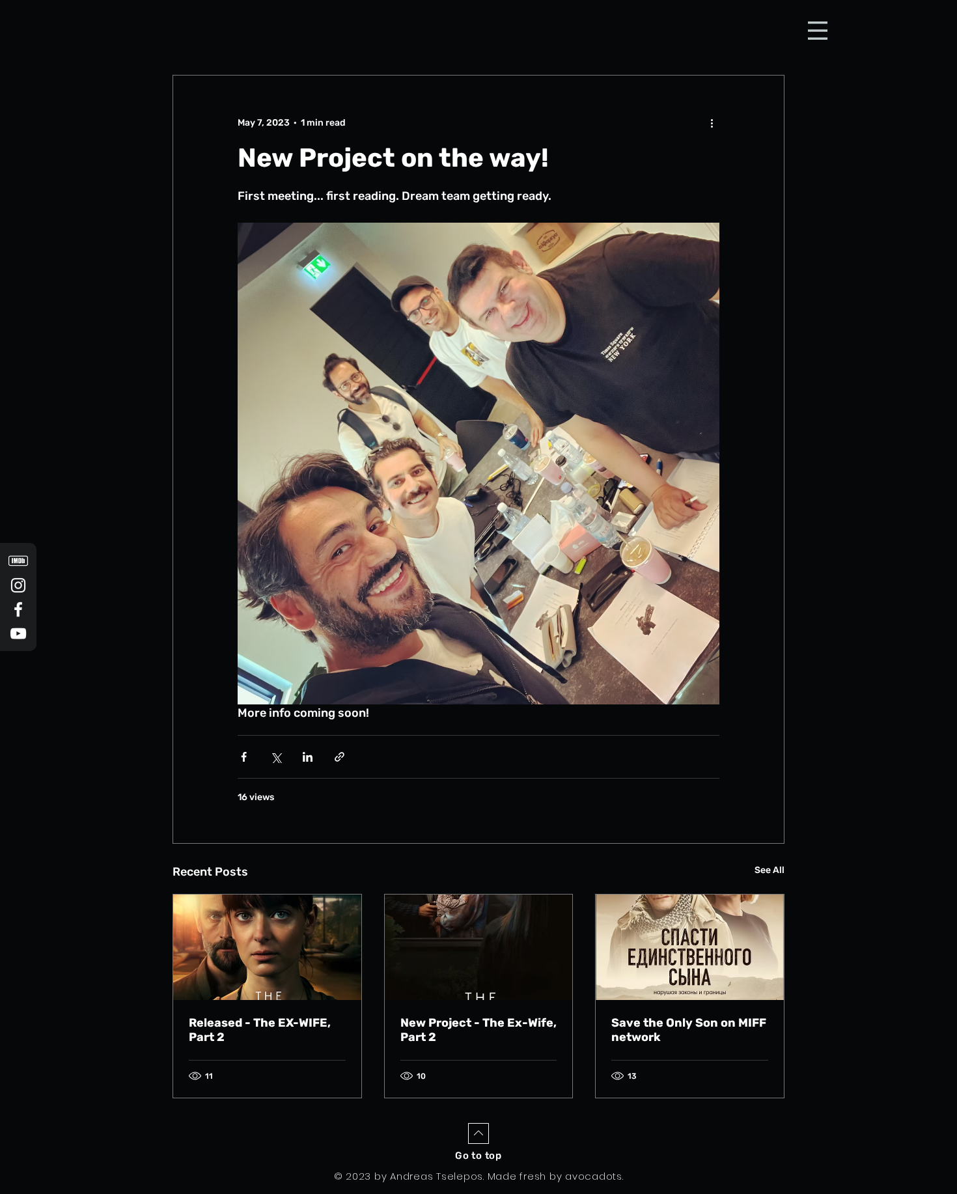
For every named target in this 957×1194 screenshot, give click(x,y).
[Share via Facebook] (244, 757)
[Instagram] (18, 585)
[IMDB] (18, 561)
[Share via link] (339, 757)
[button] (817, 30)
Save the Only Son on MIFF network (688, 1030)
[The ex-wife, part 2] (267, 947)
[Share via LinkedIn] (307, 757)
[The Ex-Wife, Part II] (479, 947)
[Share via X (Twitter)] (276, 757)
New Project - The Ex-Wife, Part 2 (478, 1030)
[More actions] (711, 122)
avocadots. (594, 1176)
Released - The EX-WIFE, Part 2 (260, 1030)
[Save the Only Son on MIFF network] (690, 947)
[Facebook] (18, 609)
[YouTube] (18, 633)
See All (769, 870)
